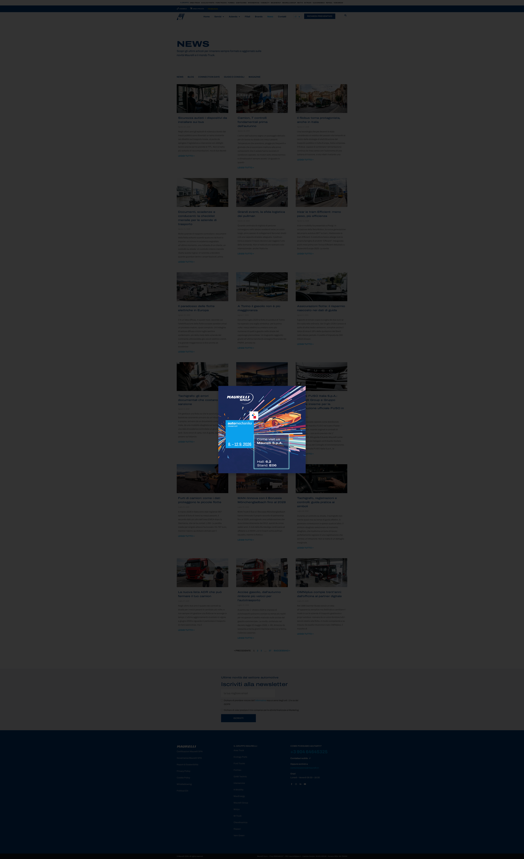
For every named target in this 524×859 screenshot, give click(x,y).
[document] (262, 429)
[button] (302, 390)
